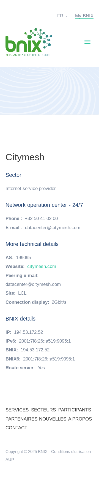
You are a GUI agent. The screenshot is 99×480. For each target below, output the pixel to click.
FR (60, 15)
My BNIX (84, 15)
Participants (74, 410)
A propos (80, 419)
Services (17, 410)
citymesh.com (41, 266)
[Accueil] (29, 41)
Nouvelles (52, 419)
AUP (10, 459)
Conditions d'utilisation (71, 451)
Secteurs (43, 410)
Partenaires (21, 419)
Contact (16, 427)
